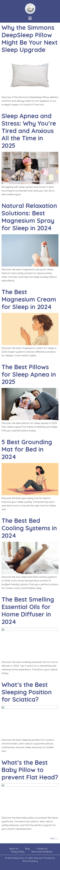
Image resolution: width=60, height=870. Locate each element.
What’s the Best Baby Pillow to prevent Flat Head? (30, 770)
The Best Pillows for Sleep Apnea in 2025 (29, 374)
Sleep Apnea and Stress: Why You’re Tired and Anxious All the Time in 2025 (29, 130)
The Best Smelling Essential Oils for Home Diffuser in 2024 (28, 610)
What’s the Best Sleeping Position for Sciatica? (27, 692)
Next (54, 838)
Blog (27, 848)
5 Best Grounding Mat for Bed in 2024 (27, 449)
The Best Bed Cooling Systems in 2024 (29, 528)
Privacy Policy (17, 851)
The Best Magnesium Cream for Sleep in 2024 (29, 299)
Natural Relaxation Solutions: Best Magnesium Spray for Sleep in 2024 (29, 217)
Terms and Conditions (41, 851)
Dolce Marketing (30, 861)
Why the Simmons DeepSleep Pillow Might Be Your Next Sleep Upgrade (30, 38)
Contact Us (41, 848)
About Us (13, 848)
